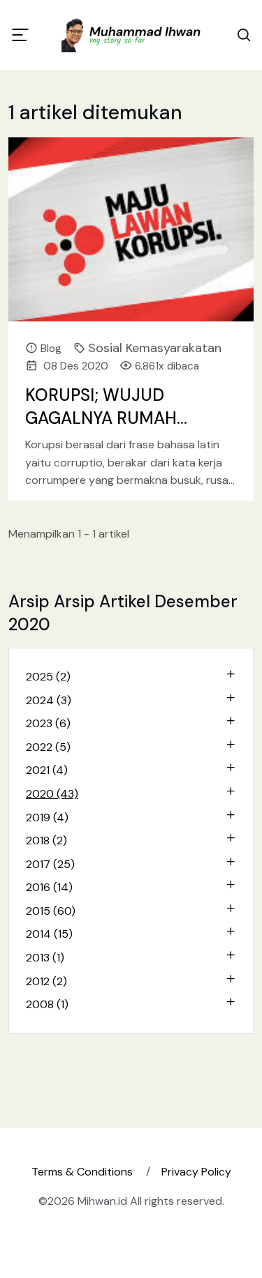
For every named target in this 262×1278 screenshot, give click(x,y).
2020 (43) (52, 793)
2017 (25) (50, 864)
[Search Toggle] (244, 35)
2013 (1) (45, 957)
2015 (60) (50, 911)
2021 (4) (47, 770)
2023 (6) (48, 723)
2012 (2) (46, 981)
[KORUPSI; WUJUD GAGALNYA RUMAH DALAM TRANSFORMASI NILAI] (131, 229)
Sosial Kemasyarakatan (154, 348)
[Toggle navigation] (20, 35)
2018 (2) (46, 840)
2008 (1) (47, 1004)
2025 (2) (48, 676)
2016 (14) (49, 887)
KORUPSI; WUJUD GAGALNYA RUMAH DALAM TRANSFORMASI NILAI (118, 430)
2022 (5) (48, 747)
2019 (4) (47, 817)
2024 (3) (48, 700)
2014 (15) (49, 934)
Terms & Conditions (82, 1171)
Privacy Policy (196, 1171)
